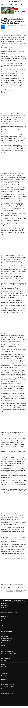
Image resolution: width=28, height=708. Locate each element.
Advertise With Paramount (7, 684)
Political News (4, 605)
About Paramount (5, 682)
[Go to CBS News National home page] (14, 1)
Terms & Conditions (6, 642)
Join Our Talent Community (7, 686)
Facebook (3, 620)
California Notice (5, 669)
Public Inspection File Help (7, 656)
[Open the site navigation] (5, 1)
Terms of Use (4, 673)
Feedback (3, 691)
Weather (16, 4)
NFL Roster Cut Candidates (7, 610)
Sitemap (3, 645)
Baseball (20, 588)
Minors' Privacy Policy (6, 675)
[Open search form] (26, 1)
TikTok (2, 625)
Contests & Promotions (6, 638)
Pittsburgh (3, 4)
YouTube (3, 618)
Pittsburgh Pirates (8, 588)
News (10, 4)
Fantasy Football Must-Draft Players (9, 612)
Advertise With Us (5, 640)
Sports (21, 4)
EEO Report (4, 660)
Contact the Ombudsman (7, 693)
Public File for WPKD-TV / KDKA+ (9, 653)
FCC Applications (5, 658)
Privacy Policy (4, 666)
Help (2, 688)
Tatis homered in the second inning (11, 174)
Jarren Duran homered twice (9, 56)
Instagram (3, 623)
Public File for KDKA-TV (7, 651)
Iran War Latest (4, 607)
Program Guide (4, 636)
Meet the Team (4, 633)
